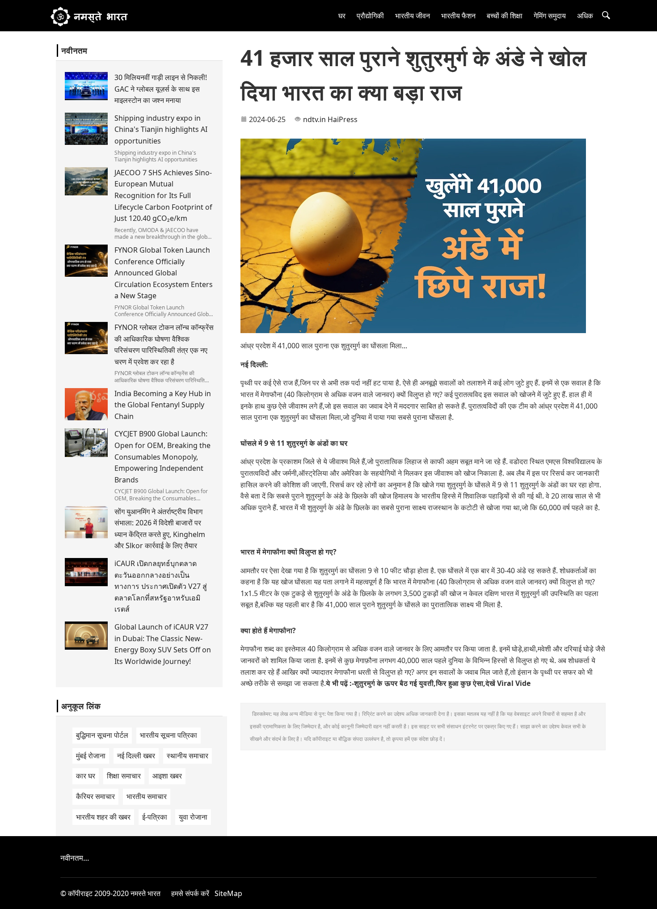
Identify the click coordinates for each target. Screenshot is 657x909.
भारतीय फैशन (458, 16)
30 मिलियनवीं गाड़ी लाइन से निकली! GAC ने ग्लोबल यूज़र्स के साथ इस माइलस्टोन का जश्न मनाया (160, 88)
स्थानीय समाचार (187, 756)
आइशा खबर (167, 776)
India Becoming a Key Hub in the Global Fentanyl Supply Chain (162, 405)
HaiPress (343, 119)
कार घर (85, 776)
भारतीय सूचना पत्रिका (168, 735)
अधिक (585, 16)
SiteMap (228, 893)
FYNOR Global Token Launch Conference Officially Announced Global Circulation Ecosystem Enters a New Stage (163, 272)
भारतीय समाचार (146, 796)
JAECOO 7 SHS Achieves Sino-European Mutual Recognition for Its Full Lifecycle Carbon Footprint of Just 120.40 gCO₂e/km (163, 195)
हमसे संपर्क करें (190, 893)
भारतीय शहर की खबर (103, 817)
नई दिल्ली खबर (136, 756)
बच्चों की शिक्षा (504, 16)
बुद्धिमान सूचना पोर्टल (102, 735)
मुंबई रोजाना (90, 756)
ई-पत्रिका (154, 817)
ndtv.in (314, 119)
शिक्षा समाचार (124, 776)
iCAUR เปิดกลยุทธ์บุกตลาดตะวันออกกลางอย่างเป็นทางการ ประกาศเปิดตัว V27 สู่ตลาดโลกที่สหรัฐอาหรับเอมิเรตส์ (160, 586)
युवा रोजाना (193, 817)
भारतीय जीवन (412, 16)
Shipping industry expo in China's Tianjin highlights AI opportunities (160, 129)
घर (341, 16)
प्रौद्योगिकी (370, 16)
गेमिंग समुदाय (550, 16)
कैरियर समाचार (95, 796)
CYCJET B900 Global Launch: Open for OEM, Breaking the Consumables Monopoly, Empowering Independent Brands (162, 456)
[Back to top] (645, 897)
